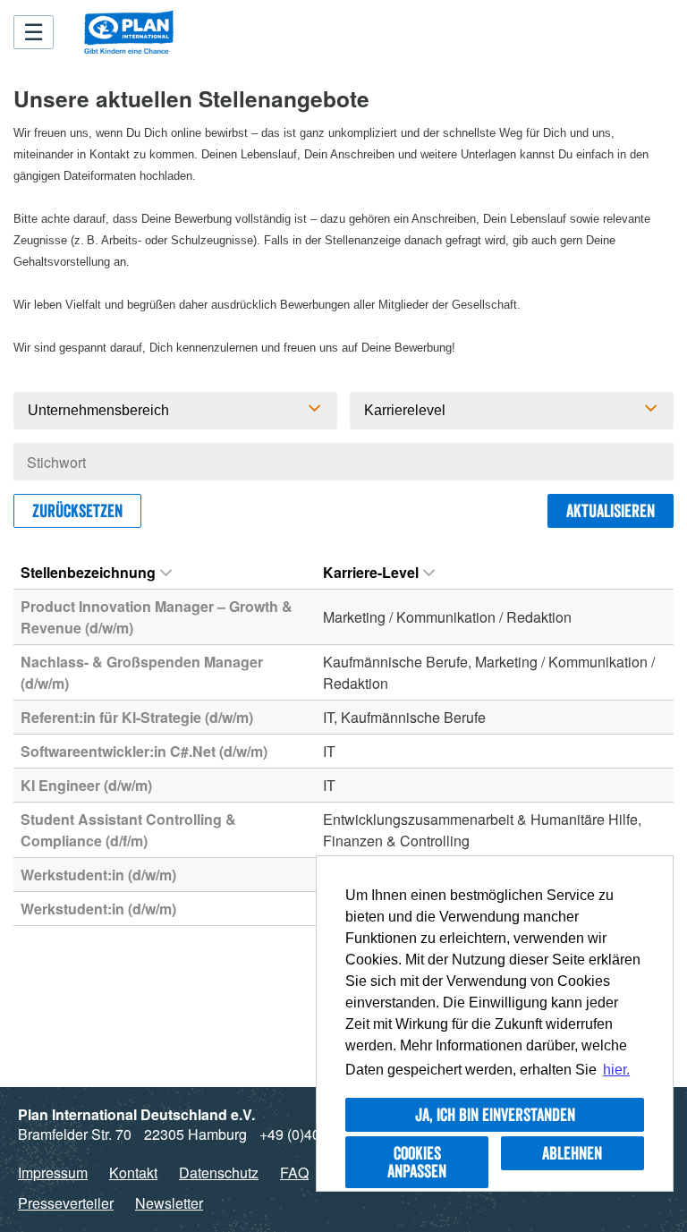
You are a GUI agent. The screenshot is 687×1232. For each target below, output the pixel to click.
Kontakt (133, 1172)
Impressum (53, 1172)
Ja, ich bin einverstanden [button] (495, 1115)
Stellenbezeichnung (88, 572)
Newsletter (169, 1203)
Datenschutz (219, 1172)
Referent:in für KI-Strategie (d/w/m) (137, 717)
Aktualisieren (610, 511)
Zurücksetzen (77, 511)
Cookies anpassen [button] (416, 1162)
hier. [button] (616, 1069)
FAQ (294, 1172)
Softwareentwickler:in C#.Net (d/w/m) (144, 751)
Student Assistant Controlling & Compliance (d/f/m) (128, 830)
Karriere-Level (371, 572)
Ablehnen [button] (572, 1153)
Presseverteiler (66, 1203)
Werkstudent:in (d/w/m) (98, 874)
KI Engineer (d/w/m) (86, 785)
